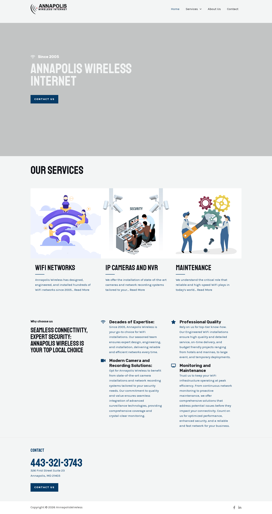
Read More (81, 290)
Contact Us (44, 487)
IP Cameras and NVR (131, 267)
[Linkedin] (239, 507)
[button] (200, 8)
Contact (232, 9)
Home (175, 9)
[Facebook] (234, 507)
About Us (214, 9)
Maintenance (193, 267)
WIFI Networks (55, 267)
